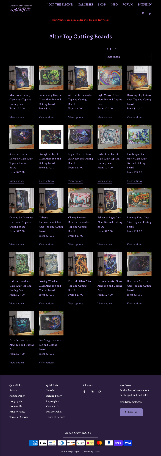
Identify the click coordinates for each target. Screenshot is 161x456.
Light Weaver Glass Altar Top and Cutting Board (109, 100)
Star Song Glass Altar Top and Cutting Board (51, 345)
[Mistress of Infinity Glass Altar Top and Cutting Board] (21, 78)
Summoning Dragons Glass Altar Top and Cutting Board (50, 100)
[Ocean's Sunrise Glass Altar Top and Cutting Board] (109, 264)
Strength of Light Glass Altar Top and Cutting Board (50, 159)
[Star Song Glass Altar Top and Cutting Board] (51, 323)
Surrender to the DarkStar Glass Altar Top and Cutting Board (21, 161)
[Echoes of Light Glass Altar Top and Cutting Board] (109, 200)
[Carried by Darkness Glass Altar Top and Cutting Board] (21, 200)
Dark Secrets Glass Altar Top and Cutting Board (21, 345)
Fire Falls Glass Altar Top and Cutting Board (79, 286)
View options (16, 117)
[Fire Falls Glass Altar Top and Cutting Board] (80, 264)
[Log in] (143, 13)
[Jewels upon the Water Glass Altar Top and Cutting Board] (139, 137)
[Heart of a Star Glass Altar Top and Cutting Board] (139, 264)
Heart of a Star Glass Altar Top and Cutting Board (139, 286)
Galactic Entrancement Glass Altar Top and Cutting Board (51, 225)
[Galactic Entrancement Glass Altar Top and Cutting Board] (51, 200)
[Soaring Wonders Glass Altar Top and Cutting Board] (51, 264)
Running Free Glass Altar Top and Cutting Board (139, 222)
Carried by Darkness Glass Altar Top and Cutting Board (21, 222)
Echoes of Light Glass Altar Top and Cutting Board (109, 222)
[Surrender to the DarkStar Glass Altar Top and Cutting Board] (21, 137)
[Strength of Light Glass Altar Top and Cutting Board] (51, 137)
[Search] (136, 13)
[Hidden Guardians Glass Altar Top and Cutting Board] (21, 264)
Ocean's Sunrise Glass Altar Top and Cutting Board (109, 286)
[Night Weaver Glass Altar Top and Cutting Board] (80, 137)
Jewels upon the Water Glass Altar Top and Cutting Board (137, 161)
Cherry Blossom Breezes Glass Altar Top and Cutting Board (79, 225)
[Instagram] (92, 391)
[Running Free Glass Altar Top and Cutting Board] (139, 200)
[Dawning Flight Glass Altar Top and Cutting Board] (139, 78)
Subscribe (131, 412)
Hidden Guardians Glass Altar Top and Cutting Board (20, 286)
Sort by (111, 49)
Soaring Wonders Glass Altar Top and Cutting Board (50, 286)
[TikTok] (99, 391)
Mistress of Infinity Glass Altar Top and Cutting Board (20, 100)
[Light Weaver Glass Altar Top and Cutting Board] (109, 78)
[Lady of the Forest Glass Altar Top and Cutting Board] (109, 137)
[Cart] (150, 13)
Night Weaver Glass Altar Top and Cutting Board (80, 159)
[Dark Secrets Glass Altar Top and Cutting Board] (21, 323)
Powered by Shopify (92, 451)
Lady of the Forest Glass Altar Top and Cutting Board (108, 159)
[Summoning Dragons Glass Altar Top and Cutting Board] (51, 78)
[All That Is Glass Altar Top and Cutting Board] (80, 78)
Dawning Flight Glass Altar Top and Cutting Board (139, 100)
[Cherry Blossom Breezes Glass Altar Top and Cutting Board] (80, 200)
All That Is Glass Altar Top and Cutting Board (80, 100)
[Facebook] (84, 391)
